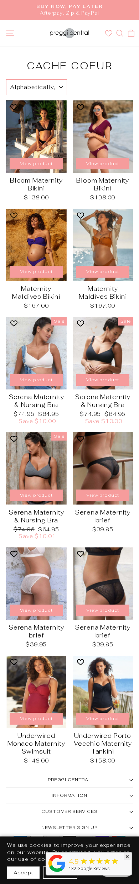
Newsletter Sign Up (69, 827)
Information (69, 795)
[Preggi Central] (57, 872)
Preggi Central (69, 780)
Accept (23, 872)
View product (36, 164)
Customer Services (69, 811)
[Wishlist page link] (109, 33)
